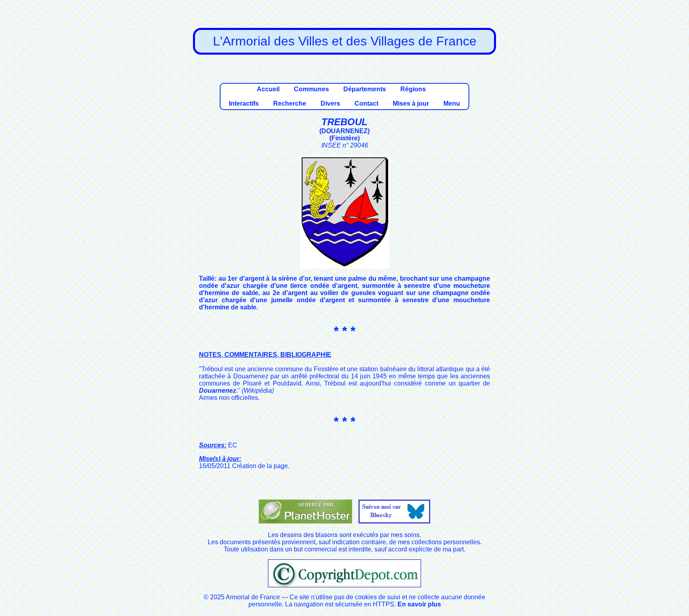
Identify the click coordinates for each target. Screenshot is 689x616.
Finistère (344, 138)
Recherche (289, 103)
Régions (413, 89)
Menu (451, 103)
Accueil (268, 89)
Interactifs (244, 103)
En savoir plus (419, 604)
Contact (366, 103)
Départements (364, 89)
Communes (311, 89)
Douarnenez (217, 390)
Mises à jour (411, 103)
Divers (330, 103)
